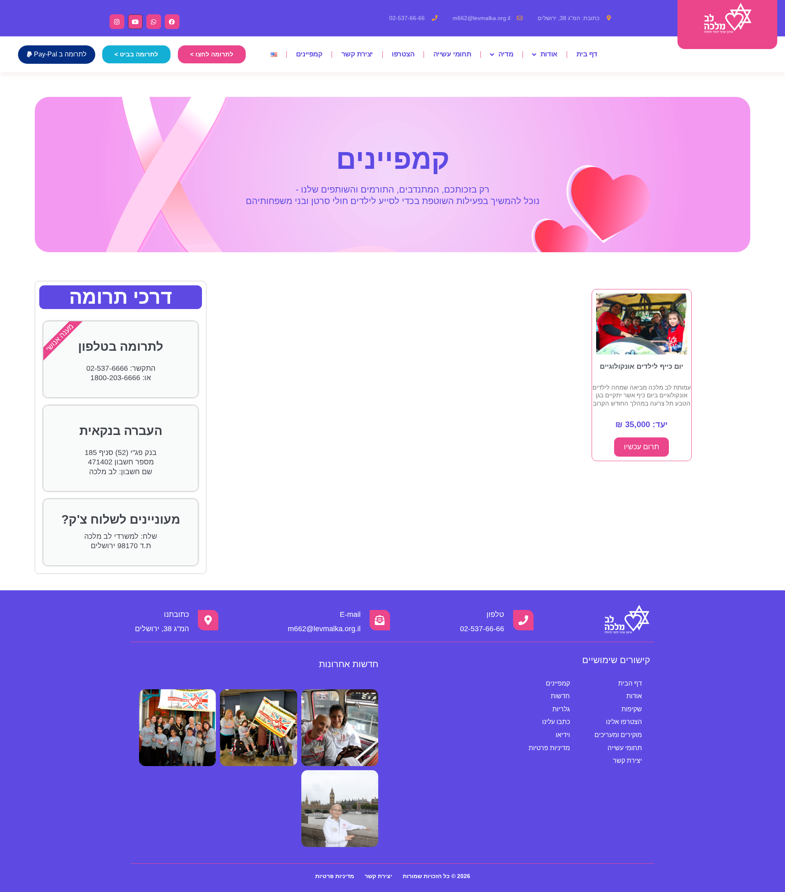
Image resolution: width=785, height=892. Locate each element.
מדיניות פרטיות (549, 747)
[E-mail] (380, 620)
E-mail (350, 614)
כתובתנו (176, 614)
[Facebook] (172, 21)
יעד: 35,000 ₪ (641, 424)
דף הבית (630, 683)
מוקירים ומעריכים (618, 734)
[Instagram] (117, 21)
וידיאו (563, 734)
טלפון (495, 614)
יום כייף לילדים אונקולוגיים (641, 366)
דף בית (586, 54)
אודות (549, 54)
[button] (56, 54)
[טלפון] (523, 620)
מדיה (505, 54)
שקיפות (631, 709)
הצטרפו (403, 54)
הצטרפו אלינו (624, 721)
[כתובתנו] (208, 620)
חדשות (560, 696)
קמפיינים (309, 54)
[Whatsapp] (153, 21)
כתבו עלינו (556, 721)
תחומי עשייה (452, 54)
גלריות (561, 709)
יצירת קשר (357, 54)
